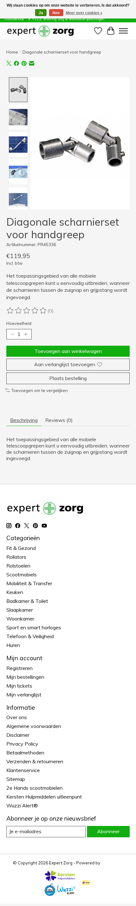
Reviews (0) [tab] (59, 420)
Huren (13, 645)
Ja (41, 13)
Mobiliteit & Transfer (29, 583)
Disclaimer (17, 735)
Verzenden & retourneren (34, 761)
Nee (56, 13)
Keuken (14, 592)
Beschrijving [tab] (24, 420)
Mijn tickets (19, 686)
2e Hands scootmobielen (34, 788)
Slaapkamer (19, 610)
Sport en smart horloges (33, 627)
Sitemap (15, 779)
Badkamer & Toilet (27, 601)
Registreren (19, 668)
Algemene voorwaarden (33, 726)
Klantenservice (23, 770)
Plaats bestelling (68, 378)
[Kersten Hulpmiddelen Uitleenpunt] (60, 880)
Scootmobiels (21, 574)
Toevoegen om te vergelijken (39, 390)
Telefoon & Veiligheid (30, 636)
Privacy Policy (22, 744)
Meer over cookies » (84, 13)
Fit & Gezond (21, 548)
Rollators (16, 557)
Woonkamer (20, 618)
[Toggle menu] (123, 31)
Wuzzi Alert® (22, 805)
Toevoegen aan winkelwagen (68, 351)
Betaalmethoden (25, 752)
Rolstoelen (18, 566)
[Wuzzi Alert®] (60, 894)
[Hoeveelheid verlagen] (12, 334)
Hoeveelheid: (19, 323)
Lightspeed (112, 862)
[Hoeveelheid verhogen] (26, 334)
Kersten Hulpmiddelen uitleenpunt (44, 796)
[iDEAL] (86, 883)
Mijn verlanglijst (23, 694)
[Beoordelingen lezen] (26, 311)
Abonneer (108, 831)
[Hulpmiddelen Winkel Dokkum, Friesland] (40, 30)
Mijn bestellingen (25, 677)
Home (12, 52)
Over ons (16, 717)
